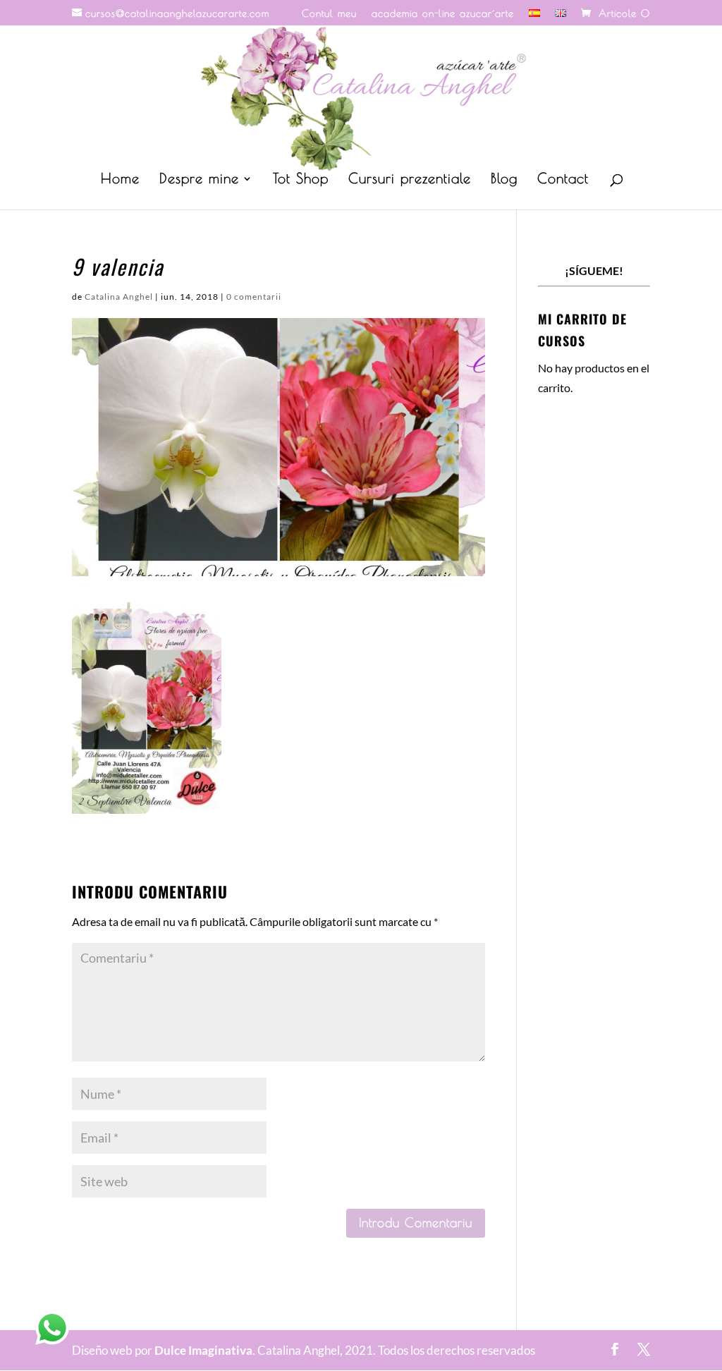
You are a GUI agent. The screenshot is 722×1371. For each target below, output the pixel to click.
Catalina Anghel (119, 296)
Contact (563, 179)
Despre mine (199, 179)
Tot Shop (301, 179)
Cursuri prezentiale (409, 179)
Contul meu (329, 13)
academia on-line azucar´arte (443, 13)
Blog (504, 179)
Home (120, 179)
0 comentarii (253, 296)
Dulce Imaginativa (203, 1350)
